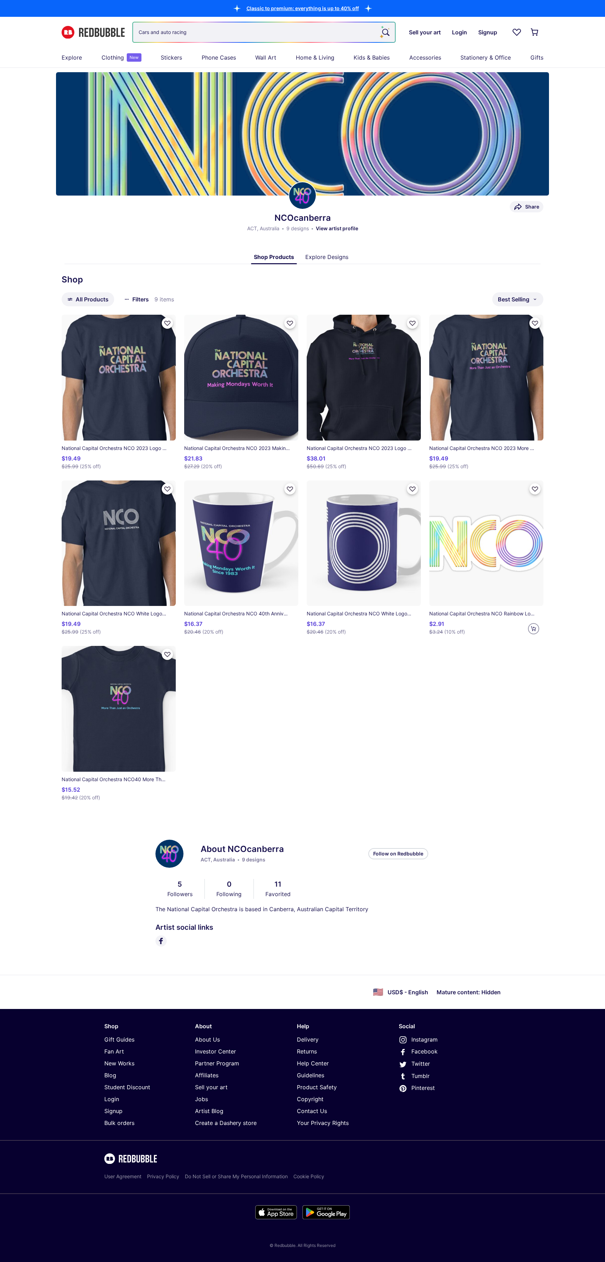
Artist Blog (209, 1110)
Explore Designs (326, 256)
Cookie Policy (308, 1176)
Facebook (424, 1051)
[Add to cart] (533, 628)
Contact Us (312, 1110)
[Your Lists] (516, 32)
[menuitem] (72, 57)
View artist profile (337, 228)
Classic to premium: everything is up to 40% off (302, 8)
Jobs (201, 1099)
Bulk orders (119, 1122)
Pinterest (423, 1087)
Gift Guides (119, 1039)
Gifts (536, 57)
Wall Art (265, 57)
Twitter (420, 1063)
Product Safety (317, 1087)
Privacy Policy (163, 1176)
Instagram (424, 1039)
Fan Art (114, 1051)
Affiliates (206, 1075)
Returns (307, 1051)
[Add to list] (167, 323)
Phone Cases (219, 57)
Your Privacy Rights (323, 1122)
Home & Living (315, 57)
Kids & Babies (372, 57)
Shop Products (274, 256)
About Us (207, 1039)
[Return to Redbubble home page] (93, 32)
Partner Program (217, 1063)
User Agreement (122, 1176)
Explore (72, 57)
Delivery (308, 1039)
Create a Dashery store (226, 1122)
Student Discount (127, 1087)
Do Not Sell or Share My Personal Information (236, 1176)
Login (111, 1099)
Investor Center (215, 1051)
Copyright (310, 1099)
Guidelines (310, 1075)
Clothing (120, 57)
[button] (302, 8)
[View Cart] (535, 32)
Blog (110, 1075)
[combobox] (264, 32)
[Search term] (385, 32)
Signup (113, 1110)
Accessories (425, 57)
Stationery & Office (485, 57)
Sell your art (211, 1087)
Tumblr (420, 1075)
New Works (119, 1063)
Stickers (171, 57)
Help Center (313, 1063)
